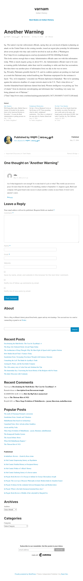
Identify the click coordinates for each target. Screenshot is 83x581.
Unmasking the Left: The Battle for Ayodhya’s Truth (20, 360)
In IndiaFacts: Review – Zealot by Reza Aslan (19, 456)
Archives (7, 506)
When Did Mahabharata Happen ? (15, 441)
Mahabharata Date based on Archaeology (17, 420)
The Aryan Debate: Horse (12, 437)
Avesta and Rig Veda (11, 427)
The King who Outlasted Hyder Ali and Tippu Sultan (21, 347)
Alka (15, 175)
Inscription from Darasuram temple (30, 390)
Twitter (24, 320)
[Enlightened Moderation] (42, 113)
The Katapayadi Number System (14, 434)
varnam (41, 8)
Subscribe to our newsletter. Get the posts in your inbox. (41, 546)
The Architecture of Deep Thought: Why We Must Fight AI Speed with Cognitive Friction (33, 350)
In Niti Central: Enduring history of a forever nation (20, 472)
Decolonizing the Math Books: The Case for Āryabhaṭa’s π (23, 343)
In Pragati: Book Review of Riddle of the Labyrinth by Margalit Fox (26, 493)
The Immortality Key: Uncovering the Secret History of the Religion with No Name (30, 370)
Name (7, 246)
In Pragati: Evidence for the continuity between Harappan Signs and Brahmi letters (30, 485)
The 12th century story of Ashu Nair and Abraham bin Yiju (23, 367)
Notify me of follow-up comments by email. (21, 283)
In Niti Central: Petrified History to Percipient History (21, 464)
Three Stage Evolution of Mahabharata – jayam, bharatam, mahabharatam (43, 401)
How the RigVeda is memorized (35, 393)
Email (7, 254)
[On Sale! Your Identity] (67, 113)
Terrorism (27, 37)
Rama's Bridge (72, 153)
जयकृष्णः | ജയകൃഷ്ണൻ (12, 37)
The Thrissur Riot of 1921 (19, 397)
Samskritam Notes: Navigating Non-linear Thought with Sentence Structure (28, 357)
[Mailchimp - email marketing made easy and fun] (41, 556)
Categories (7, 523)
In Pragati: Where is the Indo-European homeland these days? (23, 489)
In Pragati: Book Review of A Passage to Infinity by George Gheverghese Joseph (30, 477)
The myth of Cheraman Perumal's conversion (18, 414)
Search (74, 330)
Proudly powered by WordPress (25, 574)
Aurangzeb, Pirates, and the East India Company (19, 364)
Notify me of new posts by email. (17, 291)
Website (7, 263)
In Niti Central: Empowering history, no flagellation (20, 460)
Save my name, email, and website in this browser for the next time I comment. (36, 275)
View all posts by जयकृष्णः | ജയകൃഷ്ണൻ (26, 140)
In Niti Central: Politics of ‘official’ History (17, 468)
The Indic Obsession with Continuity (16, 374)
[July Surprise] (16, 113)
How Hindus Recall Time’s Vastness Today (18, 353)
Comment (8, 213)
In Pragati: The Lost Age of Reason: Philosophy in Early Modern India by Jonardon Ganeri (33, 481)
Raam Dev (64, 574)
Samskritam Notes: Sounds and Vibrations (17, 417)
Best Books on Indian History (41, 20)
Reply (11, 197)
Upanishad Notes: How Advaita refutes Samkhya (20, 424)
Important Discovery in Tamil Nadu (18, 153)
